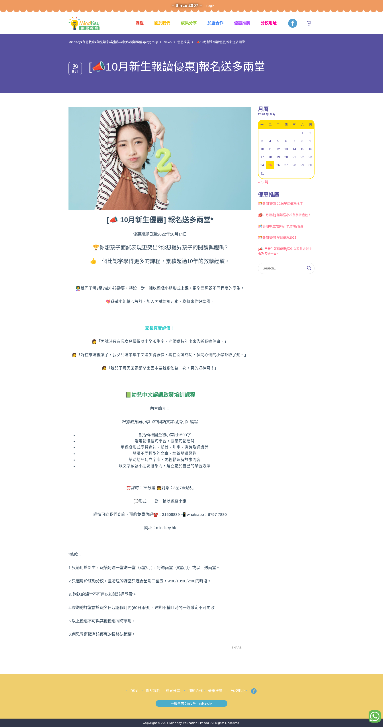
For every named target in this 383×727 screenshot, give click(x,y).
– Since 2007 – (187, 5)
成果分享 (189, 23)
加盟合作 (215, 23)
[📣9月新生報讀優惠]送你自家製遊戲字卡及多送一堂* (285, 251)
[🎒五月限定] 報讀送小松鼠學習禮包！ (284, 215)
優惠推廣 (242, 23)
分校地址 (269, 23)
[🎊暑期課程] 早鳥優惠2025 (277, 237)
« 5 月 (263, 182)
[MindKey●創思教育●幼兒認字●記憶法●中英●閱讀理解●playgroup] (84, 23)
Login (210, 6)
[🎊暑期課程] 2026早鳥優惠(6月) (280, 203)
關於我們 (162, 23)
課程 (140, 23)
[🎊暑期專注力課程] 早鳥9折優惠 (280, 226)
